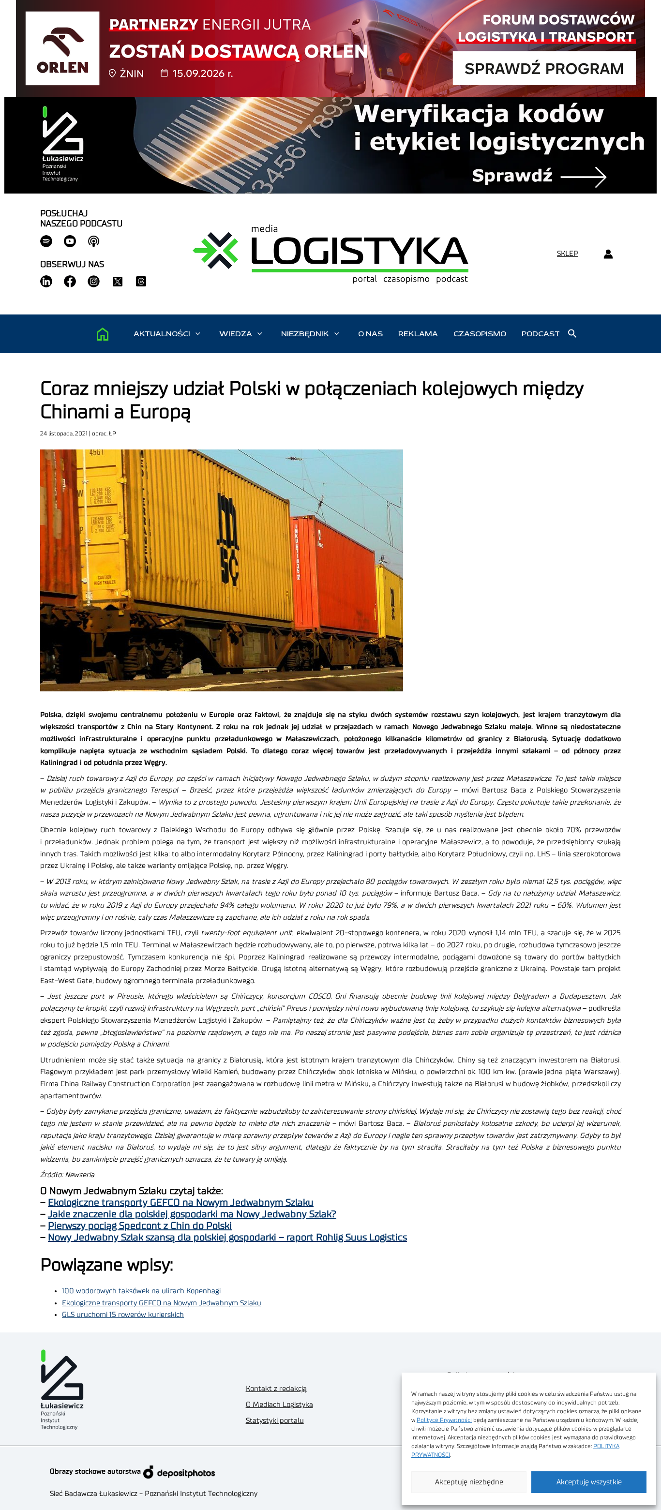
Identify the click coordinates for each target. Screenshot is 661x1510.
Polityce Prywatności (444, 1420)
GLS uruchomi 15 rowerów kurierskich (123, 1314)
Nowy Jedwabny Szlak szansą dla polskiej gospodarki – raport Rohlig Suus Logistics (227, 1237)
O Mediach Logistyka (279, 1404)
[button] (198, 334)
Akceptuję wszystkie (589, 1482)
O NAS (370, 334)
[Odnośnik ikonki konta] (608, 254)
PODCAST (541, 334)
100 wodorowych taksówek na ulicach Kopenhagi (141, 1291)
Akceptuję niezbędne (469, 1482)
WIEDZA (235, 334)
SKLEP (567, 253)
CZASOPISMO (479, 334)
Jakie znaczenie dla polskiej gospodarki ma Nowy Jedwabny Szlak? (192, 1214)
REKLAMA (418, 334)
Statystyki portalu (275, 1420)
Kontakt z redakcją (276, 1388)
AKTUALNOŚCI (162, 334)
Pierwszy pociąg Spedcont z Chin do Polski (140, 1226)
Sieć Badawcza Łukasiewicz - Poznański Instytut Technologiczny (153, 1493)
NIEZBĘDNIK (305, 334)
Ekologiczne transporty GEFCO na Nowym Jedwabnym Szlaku (181, 1203)
